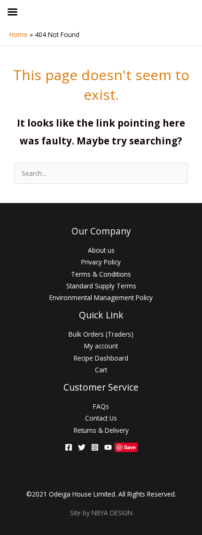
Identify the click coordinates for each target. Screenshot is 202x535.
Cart (101, 369)
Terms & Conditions (101, 274)
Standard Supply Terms (101, 285)
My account (101, 345)
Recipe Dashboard (101, 358)
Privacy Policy (101, 261)
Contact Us (101, 418)
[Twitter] (81, 447)
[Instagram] (95, 447)
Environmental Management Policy (101, 297)
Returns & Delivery (101, 430)
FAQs (101, 406)
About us (101, 250)
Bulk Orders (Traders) (101, 334)
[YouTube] (108, 447)
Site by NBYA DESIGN (101, 512)
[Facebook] (68, 447)
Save (130, 447)
